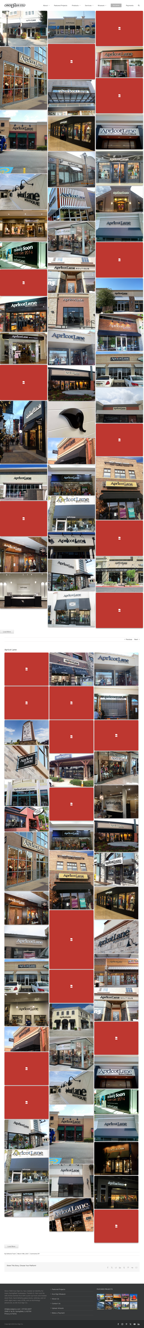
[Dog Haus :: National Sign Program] (109, 1306)
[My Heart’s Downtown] (133, 1298)
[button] (139, 5)
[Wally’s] (117, 1298)
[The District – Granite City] (125, 1298)
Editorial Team (11, 1254)
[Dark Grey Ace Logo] (14, 4)
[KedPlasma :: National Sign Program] (101, 1306)
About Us (55, 1299)
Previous (129, 639)
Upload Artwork (58, 1308)
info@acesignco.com (12, 1309)
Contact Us (56, 1303)
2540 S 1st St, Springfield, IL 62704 (17, 1311)
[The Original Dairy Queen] (109, 1298)
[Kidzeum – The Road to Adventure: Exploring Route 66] (117, 1306)
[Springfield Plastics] (133, 1306)
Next (136, 639)
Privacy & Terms (10, 1314)
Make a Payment (58, 1313)
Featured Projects (58, 1289)
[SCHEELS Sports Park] (101, 1298)
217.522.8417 (27, 1309)
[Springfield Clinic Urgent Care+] (125, 1306)
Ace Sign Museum (59, 1294)
